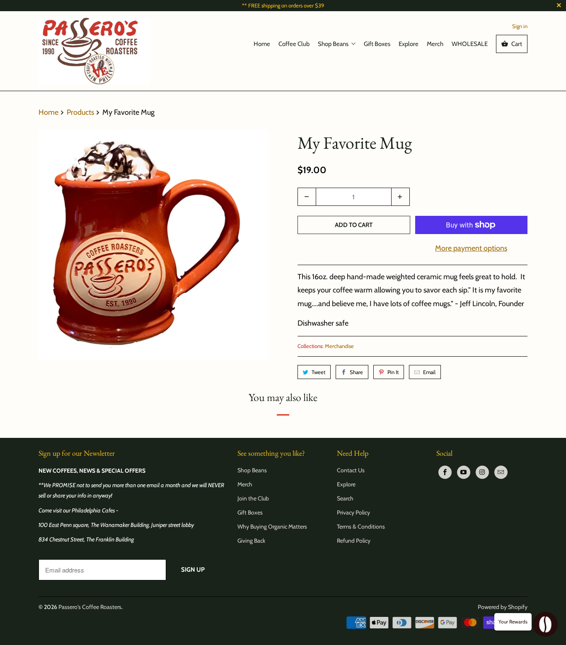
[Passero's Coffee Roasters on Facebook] (445, 472)
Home (262, 44)
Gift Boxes (377, 44)
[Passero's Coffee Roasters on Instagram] (482, 472)
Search (345, 498)
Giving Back (251, 540)
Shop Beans (333, 44)
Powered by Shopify (502, 607)
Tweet (318, 372)
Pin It (393, 372)
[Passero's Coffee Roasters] (94, 50)
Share (356, 372)
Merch (435, 44)
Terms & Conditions (361, 526)
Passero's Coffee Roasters (89, 607)
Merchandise (339, 346)
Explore (408, 44)
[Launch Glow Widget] (545, 624)
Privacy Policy (353, 512)
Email (429, 372)
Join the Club (253, 498)
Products (81, 112)
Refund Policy (353, 540)
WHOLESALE (470, 44)
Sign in (519, 26)
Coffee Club (294, 44)
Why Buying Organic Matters (272, 526)
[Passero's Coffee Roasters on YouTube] (463, 472)
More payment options (471, 248)
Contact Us (351, 470)
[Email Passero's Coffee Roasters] (501, 472)
